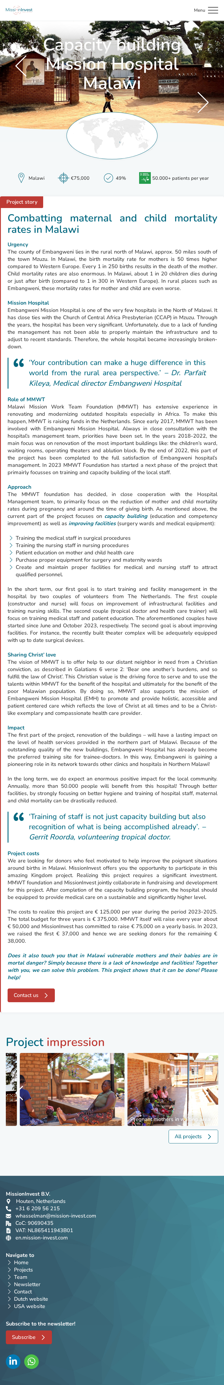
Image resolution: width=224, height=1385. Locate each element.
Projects (23, 1269)
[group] (60, 1089)
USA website (29, 1306)
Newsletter (27, 1284)
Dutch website (31, 1298)
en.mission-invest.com (41, 1237)
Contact (23, 1291)
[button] (20, 1093)
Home (21, 1262)
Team (20, 1277)
